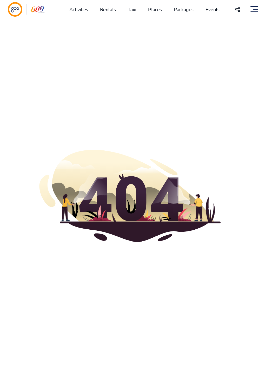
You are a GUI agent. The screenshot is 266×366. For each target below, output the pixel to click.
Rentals (108, 9)
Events (212, 9)
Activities (78, 9)
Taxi (132, 9)
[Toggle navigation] (254, 9)
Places (155, 9)
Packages (184, 9)
